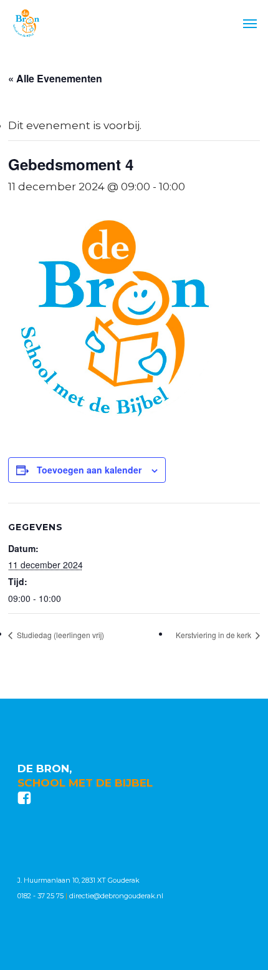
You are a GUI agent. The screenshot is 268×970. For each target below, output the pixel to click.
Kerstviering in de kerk (214, 634)
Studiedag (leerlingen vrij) (59, 634)
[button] (250, 23)
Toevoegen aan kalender (89, 469)
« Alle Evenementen (55, 78)
